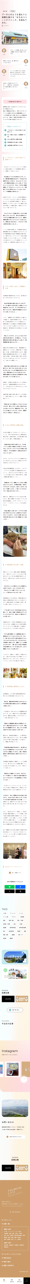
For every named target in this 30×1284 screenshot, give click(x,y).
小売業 (20, 924)
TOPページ (8, 1220)
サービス (21, 913)
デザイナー (14, 917)
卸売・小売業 (20, 920)
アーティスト (13, 913)
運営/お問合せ (9, 1265)
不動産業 (22, 917)
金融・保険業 (7, 1239)
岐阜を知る (7, 1258)
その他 (4, 913)
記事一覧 (7, 1224)
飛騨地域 (6, 1247)
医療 (4, 920)
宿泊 (15, 924)
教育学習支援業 (22, 927)
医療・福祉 (11, 920)
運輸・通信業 (17, 1237)
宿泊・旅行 (6, 1235)
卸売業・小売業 (6, 924)
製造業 (18, 931)
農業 (25, 931)
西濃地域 (11, 1245)
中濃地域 (16, 1245)
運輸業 (13, 934)
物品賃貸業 (11, 931)
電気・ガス (20, 934)
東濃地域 (22, 1245)
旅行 (4, 931)
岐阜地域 (6, 1245)
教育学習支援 (13, 927)
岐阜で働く (7, 1262)
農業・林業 (5, 934)
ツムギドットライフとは (12, 1254)
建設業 (4, 927)
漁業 (24, 1235)
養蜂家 (11, 938)
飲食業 (4, 938)
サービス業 (5, 917)
